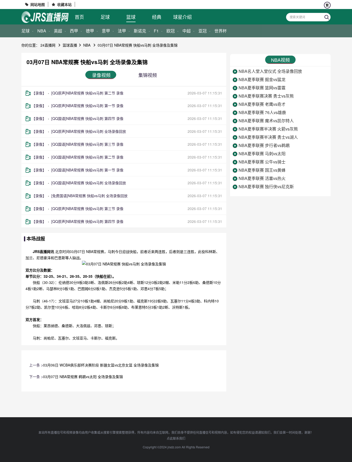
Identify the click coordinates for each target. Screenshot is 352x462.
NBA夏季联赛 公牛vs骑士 (262, 162)
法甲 (122, 31)
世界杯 (220, 31)
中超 (186, 31)
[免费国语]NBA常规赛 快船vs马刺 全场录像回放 (89, 195)
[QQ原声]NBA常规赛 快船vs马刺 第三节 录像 (87, 208)
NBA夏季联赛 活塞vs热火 (262, 178)
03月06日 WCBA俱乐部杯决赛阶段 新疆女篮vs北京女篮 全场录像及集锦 (101, 365)
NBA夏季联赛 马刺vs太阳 (262, 153)
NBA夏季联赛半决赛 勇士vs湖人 (268, 137)
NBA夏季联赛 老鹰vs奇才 (262, 104)
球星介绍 (182, 16)
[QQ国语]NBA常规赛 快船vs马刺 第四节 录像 (87, 118)
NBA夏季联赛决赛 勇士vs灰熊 (266, 96)
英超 (58, 31)
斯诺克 (140, 31)
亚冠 (202, 31)
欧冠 (170, 31)
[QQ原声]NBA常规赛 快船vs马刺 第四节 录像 (87, 221)
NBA (41, 31)
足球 (105, 16)
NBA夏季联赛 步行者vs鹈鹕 (264, 145)
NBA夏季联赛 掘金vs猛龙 (262, 79)
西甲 (74, 31)
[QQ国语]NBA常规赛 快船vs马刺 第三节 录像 (87, 144)
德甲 (90, 31)
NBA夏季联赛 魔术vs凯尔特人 (266, 121)
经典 (156, 16)
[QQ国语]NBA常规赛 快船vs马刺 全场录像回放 (88, 182)
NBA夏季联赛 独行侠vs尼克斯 (266, 186)
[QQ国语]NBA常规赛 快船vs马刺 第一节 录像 (87, 169)
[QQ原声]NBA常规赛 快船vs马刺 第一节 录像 (87, 105)
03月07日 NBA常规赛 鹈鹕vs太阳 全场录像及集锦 (83, 376)
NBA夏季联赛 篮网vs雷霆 (262, 88)
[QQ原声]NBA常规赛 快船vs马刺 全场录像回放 (88, 131)
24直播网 (47, 45)
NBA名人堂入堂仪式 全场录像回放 (270, 71)
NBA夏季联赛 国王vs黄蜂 (262, 170)
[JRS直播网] (45, 17)
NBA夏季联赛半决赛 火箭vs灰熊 (268, 129)
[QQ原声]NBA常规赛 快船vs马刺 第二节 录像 (87, 92)
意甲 (106, 31)
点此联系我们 (176, 438)
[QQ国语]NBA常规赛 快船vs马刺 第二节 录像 (87, 157)
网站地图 (37, 4)
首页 (79, 16)
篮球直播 (70, 45)
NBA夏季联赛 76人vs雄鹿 (262, 112)
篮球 (131, 16)
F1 (156, 31)
